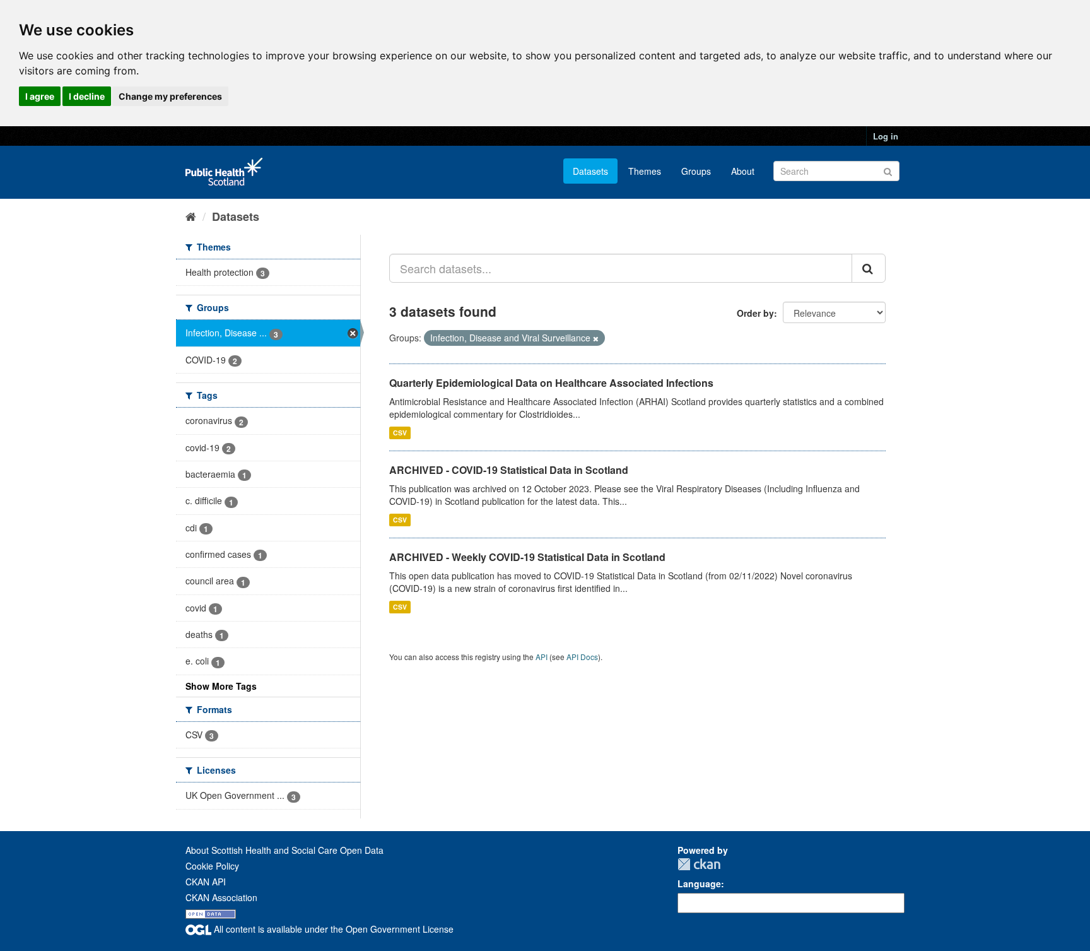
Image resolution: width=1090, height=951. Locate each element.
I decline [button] (87, 96)
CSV (400, 432)
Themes (644, 171)
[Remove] (596, 338)
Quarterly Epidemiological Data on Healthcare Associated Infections (551, 382)
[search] (869, 268)
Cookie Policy (212, 865)
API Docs (582, 656)
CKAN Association (221, 897)
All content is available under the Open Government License (332, 929)
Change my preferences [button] (170, 96)
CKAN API (205, 881)
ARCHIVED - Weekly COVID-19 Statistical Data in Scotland (527, 557)
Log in (885, 136)
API (542, 656)
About (742, 171)
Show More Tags (221, 686)
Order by (755, 313)
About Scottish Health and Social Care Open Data (284, 850)
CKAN (698, 864)
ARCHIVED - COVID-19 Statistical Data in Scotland (508, 470)
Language (699, 883)
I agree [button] (39, 96)
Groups (696, 171)
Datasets (590, 171)
